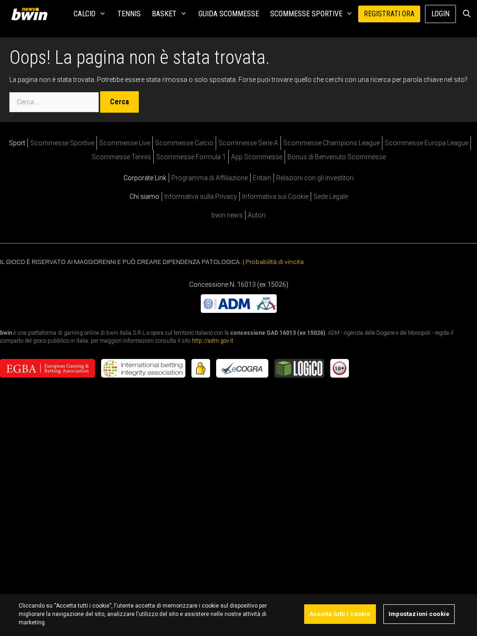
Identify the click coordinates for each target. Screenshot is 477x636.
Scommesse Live (124, 143)
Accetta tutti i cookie (340, 613)
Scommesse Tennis (121, 157)
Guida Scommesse (228, 13)
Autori (257, 215)
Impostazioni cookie (419, 613)
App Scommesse (256, 157)
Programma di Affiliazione (209, 178)
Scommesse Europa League (426, 143)
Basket (164, 13)
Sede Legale (330, 196)
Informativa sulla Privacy (200, 196)
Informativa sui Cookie (275, 196)
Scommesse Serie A (248, 143)
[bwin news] (32, 14)
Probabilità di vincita (274, 261)
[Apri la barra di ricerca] (466, 14)
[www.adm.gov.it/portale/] (239, 310)
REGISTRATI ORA (389, 13)
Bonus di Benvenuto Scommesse (336, 157)
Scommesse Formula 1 (191, 157)
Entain (262, 178)
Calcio (84, 13)
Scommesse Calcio (184, 143)
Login (440, 13)
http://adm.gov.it (212, 340)
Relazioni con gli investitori (315, 178)
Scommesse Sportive (306, 13)
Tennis (129, 13)
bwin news (227, 215)
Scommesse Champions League (331, 143)
